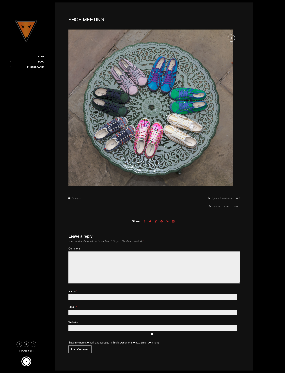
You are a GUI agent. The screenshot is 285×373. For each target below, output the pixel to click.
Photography (36, 66)
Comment (74, 248)
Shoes (226, 206)
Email (72, 307)
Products (76, 198)
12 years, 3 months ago (222, 198)
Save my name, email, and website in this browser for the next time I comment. (113, 342)
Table (235, 206)
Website (73, 322)
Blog (41, 61)
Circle (217, 206)
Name (72, 291)
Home (41, 56)
